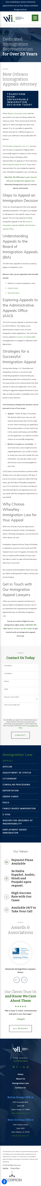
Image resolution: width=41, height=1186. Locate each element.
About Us (20, 1078)
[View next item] (24, 980)
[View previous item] (17, 980)
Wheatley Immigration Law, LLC (17, 146)
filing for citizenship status (17, 113)
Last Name (8, 673)
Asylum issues (13, 288)
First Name (8, 666)
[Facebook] (17, 1067)
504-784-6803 (20, 1061)
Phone (6, 681)
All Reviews (20, 1028)
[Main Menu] (35, 18)
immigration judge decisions (16, 164)
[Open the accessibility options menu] (4, 1181)
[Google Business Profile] (14, 1067)
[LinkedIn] (24, 1067)
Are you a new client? (11, 697)
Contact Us (20, 1087)
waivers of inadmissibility (26, 337)
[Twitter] (20, 1067)
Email (6, 689)
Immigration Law (20, 1083)
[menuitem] (20, 760)
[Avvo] (27, 1067)
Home (20, 1074)
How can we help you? (12, 705)
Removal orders (13, 293)
